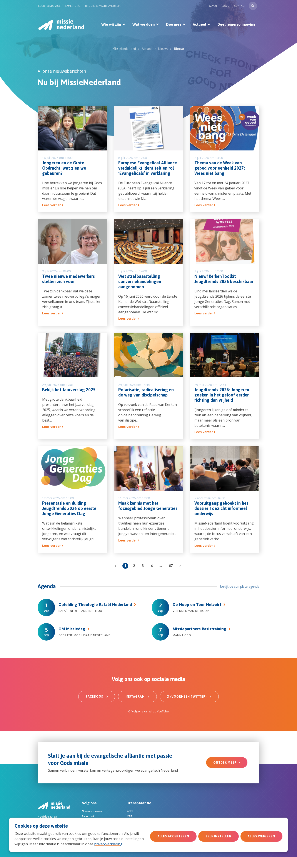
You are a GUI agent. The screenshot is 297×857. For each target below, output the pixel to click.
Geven (213, 5)
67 (171, 565)
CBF (129, 816)
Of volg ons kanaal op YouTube (148, 711)
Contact (239, 5)
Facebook (95, 696)
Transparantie (139, 803)
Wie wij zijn (111, 24)
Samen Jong (72, 5)
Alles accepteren (173, 836)
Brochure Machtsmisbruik (102, 5)
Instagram (136, 696)
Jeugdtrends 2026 (49, 5)
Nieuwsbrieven (92, 811)
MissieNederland (124, 49)
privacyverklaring (108, 844)
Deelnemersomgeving (236, 24)
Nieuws (163, 49)
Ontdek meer (225, 762)
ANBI (130, 811)
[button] (253, 6)
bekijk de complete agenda (239, 586)
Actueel (199, 24)
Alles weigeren (261, 836)
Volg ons (89, 803)
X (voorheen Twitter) (187, 696)
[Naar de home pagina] (61, 24)
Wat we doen (143, 24)
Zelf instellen (218, 836)
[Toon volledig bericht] (72, 159)
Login (225, 5)
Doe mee (174, 24)
